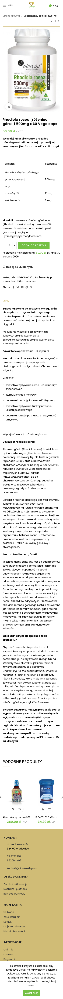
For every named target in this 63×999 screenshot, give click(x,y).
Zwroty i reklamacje (15, 884)
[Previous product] (51, 21)
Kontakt (8, 954)
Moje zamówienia (14, 926)
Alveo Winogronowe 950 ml (16, 819)
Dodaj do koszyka (34, 245)
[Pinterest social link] (26, 287)
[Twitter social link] (17, 287)
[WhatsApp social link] (31, 287)
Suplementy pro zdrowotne (40, 16)
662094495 (14, 860)
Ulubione (9, 912)
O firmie (8, 949)
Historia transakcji (14, 931)
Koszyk (8, 921)
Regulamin (10, 959)
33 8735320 (14, 856)
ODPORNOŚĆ (25, 277)
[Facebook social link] (13, 287)
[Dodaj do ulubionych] (20, 809)
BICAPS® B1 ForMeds (46, 817)
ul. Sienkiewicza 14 (18, 844)
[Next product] (58, 21)
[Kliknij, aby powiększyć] (8, 106)
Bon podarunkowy (14, 893)
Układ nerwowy (27, 281)
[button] (13, 809)
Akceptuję (31, 993)
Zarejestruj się (12, 917)
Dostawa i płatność (15, 889)
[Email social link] (22, 287)
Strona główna (11, 16)
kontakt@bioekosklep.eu (22, 868)
